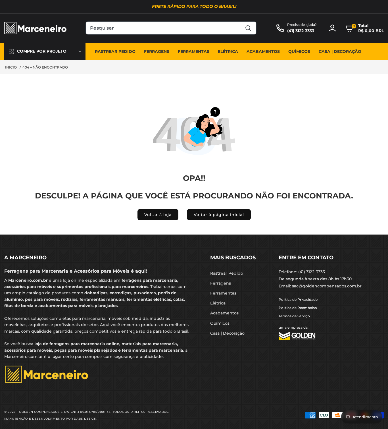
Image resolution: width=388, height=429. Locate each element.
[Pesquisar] (248, 28)
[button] (364, 28)
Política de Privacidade (298, 299)
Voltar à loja (158, 214)
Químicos (220, 323)
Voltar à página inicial (219, 214)
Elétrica (218, 303)
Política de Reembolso (298, 308)
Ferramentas (223, 293)
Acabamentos (224, 313)
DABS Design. (85, 418)
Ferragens (220, 283)
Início (11, 67)
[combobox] (171, 28)
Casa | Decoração (227, 333)
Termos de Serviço (294, 316)
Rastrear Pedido (226, 273)
